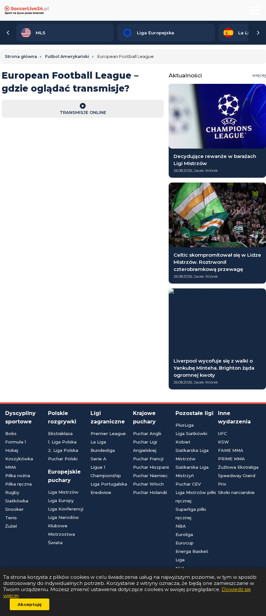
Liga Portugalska (109, 484)
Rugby (12, 492)
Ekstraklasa (60, 433)
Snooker (14, 509)
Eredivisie (101, 492)
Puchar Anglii (147, 433)
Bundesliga (103, 450)
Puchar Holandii (150, 492)
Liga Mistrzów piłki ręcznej (195, 496)
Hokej (11, 450)
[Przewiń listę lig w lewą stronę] (8, 33)
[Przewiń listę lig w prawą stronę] (258, 33)
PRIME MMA (231, 458)
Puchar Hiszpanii (151, 467)
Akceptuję (30, 604)
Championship (106, 475)
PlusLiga (184, 425)
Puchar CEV (188, 484)
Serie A (98, 458)
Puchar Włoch (148, 484)
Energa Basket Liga (191, 555)
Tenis (11, 517)
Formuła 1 (15, 441)
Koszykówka (19, 458)
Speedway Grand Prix (236, 480)
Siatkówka (16, 500)
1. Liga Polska (62, 441)
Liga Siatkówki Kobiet (191, 437)
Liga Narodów (63, 517)
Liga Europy (61, 500)
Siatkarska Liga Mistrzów (192, 454)
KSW (223, 441)
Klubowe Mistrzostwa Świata (61, 534)
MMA (10, 467)
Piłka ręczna (18, 484)
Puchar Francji (148, 458)
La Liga (98, 441)
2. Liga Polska (63, 450)
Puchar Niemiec (150, 475)
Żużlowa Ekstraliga (238, 467)
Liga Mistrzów (63, 492)
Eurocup (184, 542)
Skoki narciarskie (236, 492)
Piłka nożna (17, 475)
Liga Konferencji (65, 508)
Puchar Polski (63, 458)
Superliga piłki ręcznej (190, 513)
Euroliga (184, 534)
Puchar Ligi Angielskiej (145, 446)
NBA (180, 526)
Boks (11, 433)
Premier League (108, 433)
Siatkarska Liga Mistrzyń (192, 471)
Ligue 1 (98, 467)
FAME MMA (230, 450)
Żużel (11, 526)
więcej (259, 75)
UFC (222, 433)
